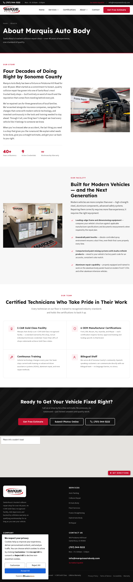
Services (52, 10)
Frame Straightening (77, 513)
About (82, 10)
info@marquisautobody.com (119, 2)
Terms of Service (105, 576)
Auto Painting (74, 493)
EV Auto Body (74, 503)
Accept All (25, 570)
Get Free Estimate (116, 10)
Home (41, 10)
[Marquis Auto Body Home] (11, 10)
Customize (15, 565)
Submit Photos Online (67, 421)
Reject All (36, 565)
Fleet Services (74, 508)
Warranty (127, 576)
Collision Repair (75, 498)
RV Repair (72, 523)
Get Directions (120, 473)
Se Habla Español (97, 2)
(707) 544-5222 (13, 2)
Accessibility (117, 576)
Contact (95, 10)
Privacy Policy (93, 576)
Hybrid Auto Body (75, 517)
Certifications (69, 10)
